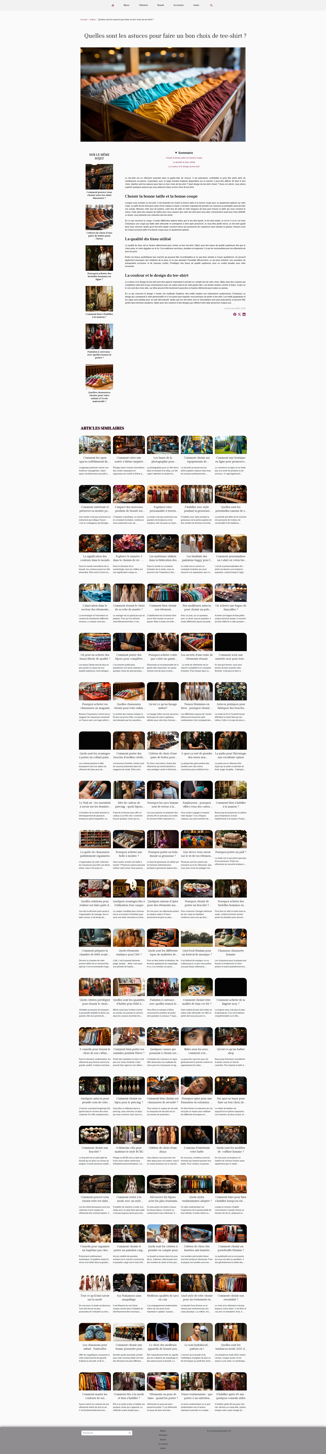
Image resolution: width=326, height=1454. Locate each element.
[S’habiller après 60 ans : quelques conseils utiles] (231, 1381)
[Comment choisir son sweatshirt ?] (231, 1283)
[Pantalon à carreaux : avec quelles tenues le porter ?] (99, 336)
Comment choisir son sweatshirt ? (231, 1297)
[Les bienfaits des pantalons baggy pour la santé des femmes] (197, 543)
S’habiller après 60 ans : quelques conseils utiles (231, 1396)
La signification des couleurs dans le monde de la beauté (95, 560)
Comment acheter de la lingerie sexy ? (231, 1002)
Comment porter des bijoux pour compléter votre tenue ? (128, 658)
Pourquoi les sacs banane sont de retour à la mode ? (162, 806)
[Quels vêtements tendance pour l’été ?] (129, 938)
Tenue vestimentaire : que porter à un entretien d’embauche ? (197, 1398)
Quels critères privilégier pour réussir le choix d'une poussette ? (95, 1003)
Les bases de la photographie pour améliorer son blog (162, 461)
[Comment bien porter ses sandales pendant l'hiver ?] (129, 1036)
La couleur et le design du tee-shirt (184, 166)
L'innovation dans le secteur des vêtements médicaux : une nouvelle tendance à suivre (95, 611)
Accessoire (179, 5)
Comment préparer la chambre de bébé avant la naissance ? (95, 954)
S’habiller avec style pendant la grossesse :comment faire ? (197, 511)
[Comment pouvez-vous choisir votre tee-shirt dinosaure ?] (99, 177)
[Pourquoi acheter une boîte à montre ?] (129, 839)
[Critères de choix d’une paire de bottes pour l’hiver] (99, 217)
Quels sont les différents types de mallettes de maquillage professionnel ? (162, 956)
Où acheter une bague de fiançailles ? (230, 607)
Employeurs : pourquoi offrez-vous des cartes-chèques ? (197, 806)
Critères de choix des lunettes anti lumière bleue (197, 1250)
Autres (196, 5)
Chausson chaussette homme (231, 952)
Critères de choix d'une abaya (163, 1150)
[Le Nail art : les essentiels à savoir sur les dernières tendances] (95, 790)
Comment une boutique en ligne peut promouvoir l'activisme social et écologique (230, 463)
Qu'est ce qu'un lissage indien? (163, 706)
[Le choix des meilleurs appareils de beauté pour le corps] (163, 1332)
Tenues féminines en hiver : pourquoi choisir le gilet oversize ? (197, 708)
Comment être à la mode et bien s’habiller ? (129, 1396)
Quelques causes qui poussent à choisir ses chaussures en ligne (162, 1053)
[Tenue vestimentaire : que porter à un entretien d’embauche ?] (197, 1381)
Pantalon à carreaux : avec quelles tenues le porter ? (99, 354)
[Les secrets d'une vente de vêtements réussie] (197, 642)
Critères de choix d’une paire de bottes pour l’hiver (99, 235)
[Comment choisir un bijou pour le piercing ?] (129, 1085)
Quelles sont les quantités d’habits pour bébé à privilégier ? (129, 1003)
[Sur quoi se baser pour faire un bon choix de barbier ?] (231, 1085)
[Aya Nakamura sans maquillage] (129, 1283)
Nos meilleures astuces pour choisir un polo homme (197, 609)
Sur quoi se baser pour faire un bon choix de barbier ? (231, 1102)
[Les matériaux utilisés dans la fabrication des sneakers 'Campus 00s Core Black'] (163, 543)
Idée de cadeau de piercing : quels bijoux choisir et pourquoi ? (128, 806)
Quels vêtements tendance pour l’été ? (129, 952)
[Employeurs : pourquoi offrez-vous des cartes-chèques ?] (197, 790)
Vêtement (143, 5)
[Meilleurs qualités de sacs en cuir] (163, 1283)
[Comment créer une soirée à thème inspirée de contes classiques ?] (129, 445)
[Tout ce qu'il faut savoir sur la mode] (95, 1283)
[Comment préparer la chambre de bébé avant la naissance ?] (95, 938)
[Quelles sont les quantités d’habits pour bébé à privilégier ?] (129, 987)
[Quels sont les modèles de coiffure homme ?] (231, 1135)
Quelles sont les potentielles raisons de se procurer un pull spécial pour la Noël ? (230, 512)
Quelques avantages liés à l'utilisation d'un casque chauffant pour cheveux (129, 905)
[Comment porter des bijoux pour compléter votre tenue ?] (129, 642)
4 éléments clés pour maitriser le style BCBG (129, 1150)
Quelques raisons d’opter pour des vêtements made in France (162, 905)
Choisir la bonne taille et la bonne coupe (184, 158)
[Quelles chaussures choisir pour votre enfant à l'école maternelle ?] (99, 377)
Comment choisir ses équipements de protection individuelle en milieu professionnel (196, 463)
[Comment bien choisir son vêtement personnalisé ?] (163, 592)
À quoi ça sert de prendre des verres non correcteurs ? (196, 757)
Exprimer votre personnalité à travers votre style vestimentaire (163, 511)
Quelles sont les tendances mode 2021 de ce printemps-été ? (230, 1349)
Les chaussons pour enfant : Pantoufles (95, 1347)
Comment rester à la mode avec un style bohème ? (129, 1201)
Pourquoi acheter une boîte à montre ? (129, 854)
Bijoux (126, 5)
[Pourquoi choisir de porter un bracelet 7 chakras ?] (197, 888)
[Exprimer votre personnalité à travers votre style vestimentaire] (163, 494)
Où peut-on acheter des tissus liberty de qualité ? (95, 657)
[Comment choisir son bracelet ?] (95, 1135)
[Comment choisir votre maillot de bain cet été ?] (197, 987)
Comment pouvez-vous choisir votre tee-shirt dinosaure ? (99, 195)
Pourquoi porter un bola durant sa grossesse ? (163, 854)
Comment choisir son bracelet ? (95, 1150)
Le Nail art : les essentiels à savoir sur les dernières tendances (95, 806)
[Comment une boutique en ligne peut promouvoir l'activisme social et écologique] (231, 445)
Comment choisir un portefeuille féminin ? (231, 1248)
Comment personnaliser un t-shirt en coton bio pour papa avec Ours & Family (230, 562)
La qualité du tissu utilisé (184, 162)
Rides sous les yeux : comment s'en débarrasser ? (196, 1053)
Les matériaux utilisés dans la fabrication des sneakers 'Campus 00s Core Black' (163, 562)
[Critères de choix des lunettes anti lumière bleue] (197, 1233)
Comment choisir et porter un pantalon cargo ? (129, 1250)
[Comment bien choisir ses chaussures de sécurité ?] (163, 1085)
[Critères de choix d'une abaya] (163, 1135)
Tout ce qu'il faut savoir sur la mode (94, 1297)
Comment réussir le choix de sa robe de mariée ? (129, 607)
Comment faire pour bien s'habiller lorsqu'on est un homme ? (231, 1201)
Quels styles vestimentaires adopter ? (197, 1199)
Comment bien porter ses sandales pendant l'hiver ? (129, 1051)
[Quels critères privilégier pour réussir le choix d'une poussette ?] (95, 987)
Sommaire (185, 152)
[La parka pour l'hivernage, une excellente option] (231, 740)
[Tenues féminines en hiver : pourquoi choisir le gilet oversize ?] (197, 691)
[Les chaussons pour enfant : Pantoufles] (95, 1332)
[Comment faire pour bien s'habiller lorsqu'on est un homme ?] (231, 1184)
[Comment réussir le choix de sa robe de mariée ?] (129, 592)
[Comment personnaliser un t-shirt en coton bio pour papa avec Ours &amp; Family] (231, 543)
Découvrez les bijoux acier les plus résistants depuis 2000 (162, 1201)
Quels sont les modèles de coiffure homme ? (231, 1150)
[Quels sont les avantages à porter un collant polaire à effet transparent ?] (95, 740)
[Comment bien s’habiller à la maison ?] (99, 299)
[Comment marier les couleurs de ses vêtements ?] (95, 1381)
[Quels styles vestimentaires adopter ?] (197, 1184)
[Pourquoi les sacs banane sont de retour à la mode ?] (163, 790)
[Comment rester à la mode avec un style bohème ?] (129, 1184)
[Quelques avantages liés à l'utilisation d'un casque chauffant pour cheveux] (129, 888)
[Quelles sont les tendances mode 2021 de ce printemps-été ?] (231, 1332)
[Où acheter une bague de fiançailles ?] (231, 592)
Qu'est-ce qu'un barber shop (231, 1051)
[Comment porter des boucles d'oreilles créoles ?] (129, 740)
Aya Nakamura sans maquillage (129, 1297)
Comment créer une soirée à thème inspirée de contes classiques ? (129, 461)
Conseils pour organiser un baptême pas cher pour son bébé (95, 1250)
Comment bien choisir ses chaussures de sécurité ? (163, 1100)
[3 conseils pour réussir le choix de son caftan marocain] (95, 1036)
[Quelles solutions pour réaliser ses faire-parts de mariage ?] (95, 888)
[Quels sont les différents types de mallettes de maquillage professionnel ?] (163, 938)
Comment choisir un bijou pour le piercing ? (129, 1100)
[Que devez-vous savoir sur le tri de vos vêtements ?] (197, 839)
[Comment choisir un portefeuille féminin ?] (231, 1233)
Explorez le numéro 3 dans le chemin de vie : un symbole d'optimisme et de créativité (129, 562)
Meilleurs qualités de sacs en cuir (163, 1297)
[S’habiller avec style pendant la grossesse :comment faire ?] (197, 494)
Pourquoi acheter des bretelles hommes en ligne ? (99, 276)
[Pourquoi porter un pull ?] (231, 839)
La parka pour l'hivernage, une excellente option (231, 755)
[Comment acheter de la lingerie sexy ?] (231, 987)
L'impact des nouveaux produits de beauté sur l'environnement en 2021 (129, 511)
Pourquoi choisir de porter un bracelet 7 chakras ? (197, 905)
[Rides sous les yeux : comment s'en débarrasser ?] (197, 1036)
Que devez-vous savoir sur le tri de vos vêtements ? (197, 856)
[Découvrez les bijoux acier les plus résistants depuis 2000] (163, 1184)
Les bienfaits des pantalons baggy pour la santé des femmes (197, 560)
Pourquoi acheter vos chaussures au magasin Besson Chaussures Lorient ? (94, 710)
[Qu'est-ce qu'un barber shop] (231, 1036)
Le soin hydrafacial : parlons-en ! (197, 1347)
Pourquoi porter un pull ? (230, 852)
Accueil (83, 19)
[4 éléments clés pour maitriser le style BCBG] (129, 1135)
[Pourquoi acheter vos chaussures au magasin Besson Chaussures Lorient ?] (95, 691)
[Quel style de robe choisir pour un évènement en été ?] (197, 1283)
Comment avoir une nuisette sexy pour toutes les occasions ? (230, 658)
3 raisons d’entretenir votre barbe (197, 1150)
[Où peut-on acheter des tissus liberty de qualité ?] (95, 642)
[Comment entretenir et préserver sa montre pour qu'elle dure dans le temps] (95, 494)
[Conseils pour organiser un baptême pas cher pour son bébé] (95, 1233)
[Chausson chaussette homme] (231, 938)
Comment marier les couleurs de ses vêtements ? (94, 1398)
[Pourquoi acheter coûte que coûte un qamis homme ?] (163, 642)
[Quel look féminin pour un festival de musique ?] (197, 938)
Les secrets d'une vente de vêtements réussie (197, 657)
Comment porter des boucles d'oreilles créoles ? (128, 757)
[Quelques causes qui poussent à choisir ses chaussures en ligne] (163, 1036)
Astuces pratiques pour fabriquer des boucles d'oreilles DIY (231, 708)
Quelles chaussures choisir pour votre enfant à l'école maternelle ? (99, 397)
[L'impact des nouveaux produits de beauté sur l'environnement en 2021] (129, 494)
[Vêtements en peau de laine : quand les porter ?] (163, 1381)
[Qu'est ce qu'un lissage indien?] (163, 691)
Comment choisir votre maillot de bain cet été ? (197, 1002)
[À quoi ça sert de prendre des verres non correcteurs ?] (197, 740)
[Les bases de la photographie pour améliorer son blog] (163, 445)
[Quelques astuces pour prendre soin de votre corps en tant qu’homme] (95, 1085)
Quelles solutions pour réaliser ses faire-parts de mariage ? (95, 905)
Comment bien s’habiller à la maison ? (99, 316)
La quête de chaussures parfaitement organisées (95, 854)
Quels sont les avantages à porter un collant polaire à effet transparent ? (95, 757)
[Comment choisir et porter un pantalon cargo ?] (129, 1233)
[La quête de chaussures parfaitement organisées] (95, 839)
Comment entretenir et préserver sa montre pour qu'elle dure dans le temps (94, 512)
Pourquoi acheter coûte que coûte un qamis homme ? (162, 658)
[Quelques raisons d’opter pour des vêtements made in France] (163, 888)
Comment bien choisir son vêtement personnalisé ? (162, 609)
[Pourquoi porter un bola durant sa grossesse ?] (163, 839)
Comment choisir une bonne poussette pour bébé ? (129, 1349)
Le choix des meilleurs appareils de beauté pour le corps (163, 1349)
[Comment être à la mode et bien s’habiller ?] (129, 1381)
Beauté (160, 5)
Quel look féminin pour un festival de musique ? (197, 952)
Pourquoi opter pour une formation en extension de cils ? (197, 1102)
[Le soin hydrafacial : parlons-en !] (197, 1332)
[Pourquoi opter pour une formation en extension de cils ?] (197, 1085)
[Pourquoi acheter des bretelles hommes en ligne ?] (99, 258)
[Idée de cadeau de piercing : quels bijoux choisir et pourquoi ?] (129, 790)
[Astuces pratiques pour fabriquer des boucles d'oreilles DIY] (231, 691)
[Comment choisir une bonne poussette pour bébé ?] (129, 1332)
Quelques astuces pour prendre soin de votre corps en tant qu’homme (95, 1102)
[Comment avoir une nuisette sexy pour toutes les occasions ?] (231, 642)
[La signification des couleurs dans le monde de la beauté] (95, 543)
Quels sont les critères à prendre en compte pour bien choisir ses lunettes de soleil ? (163, 1252)
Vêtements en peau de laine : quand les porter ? (163, 1396)
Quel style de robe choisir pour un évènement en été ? (197, 1299)
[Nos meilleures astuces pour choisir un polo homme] (197, 592)
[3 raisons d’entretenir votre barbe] (197, 1135)
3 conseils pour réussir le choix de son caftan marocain (94, 1053)
